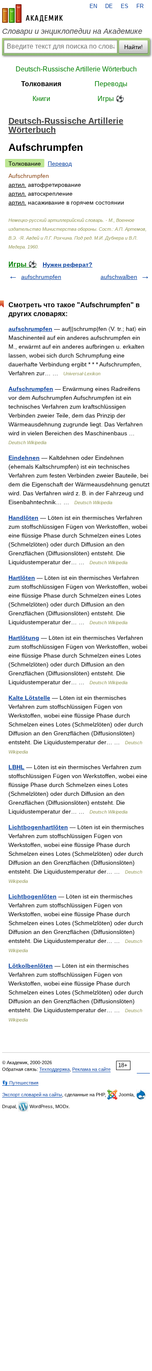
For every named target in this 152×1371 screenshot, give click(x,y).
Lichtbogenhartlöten (38, 827)
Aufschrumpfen (30, 388)
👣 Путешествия (20, 1082)
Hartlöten (21, 577)
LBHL (16, 767)
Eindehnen (24, 457)
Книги (41, 98)
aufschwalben (118, 276)
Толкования (41, 83)
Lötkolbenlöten (30, 965)
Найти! (133, 47)
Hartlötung (23, 637)
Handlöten (23, 517)
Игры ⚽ (111, 98)
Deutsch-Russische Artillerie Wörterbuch (76, 69)
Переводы (111, 83)
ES (124, 6)
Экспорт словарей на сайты (32, 1094)
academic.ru (32, 13)
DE (109, 6)
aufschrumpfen (41, 276)
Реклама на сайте (91, 1069)
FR (140, 6)
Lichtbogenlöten (32, 896)
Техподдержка (54, 1069)
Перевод (60, 163)
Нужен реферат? (67, 264)
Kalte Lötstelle (29, 697)
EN (93, 6)
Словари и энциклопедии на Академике (72, 31)
